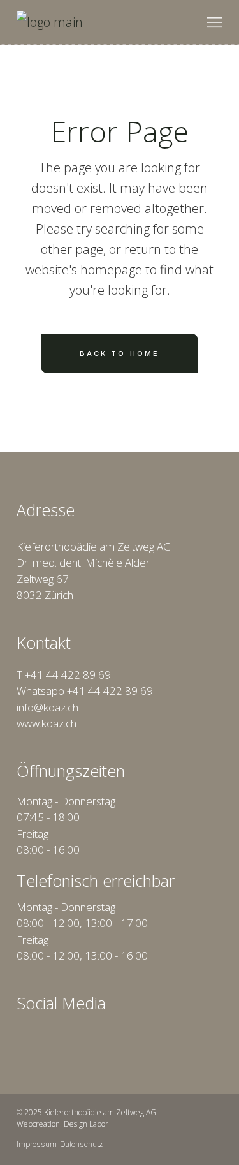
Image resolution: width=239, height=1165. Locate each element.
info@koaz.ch (47, 707)
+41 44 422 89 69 (68, 674)
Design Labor (86, 1123)
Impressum (37, 1144)
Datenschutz (81, 1144)
